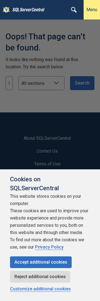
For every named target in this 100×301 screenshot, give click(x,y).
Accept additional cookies (40, 262)
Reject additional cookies (40, 276)
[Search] (74, 10)
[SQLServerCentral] (5, 10)
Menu (91, 9)
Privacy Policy (49, 247)
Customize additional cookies (40, 289)
